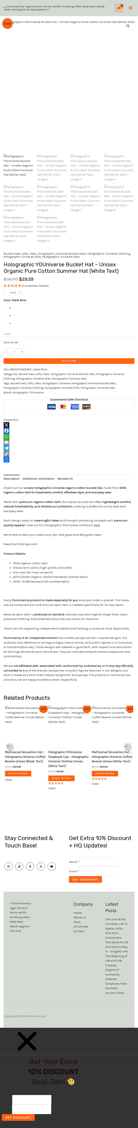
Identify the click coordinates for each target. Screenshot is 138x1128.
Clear (7, 334)
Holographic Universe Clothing (108, 253)
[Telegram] (69, 448)
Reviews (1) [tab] (65, 478)
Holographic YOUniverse (28, 392)
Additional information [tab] (39, 478)
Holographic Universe (56, 383)
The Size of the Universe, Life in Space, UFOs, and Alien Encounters (116, 928)
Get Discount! (85, 879)
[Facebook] (69, 431)
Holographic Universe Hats (61, 256)
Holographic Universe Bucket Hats (62, 253)
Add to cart (69, 361)
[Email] (69, 442)
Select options (18, 773)
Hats (33, 253)
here (97, 525)
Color (7, 300)
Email (74, 871)
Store (77, 922)
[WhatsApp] (69, 436)
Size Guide (11, 342)
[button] (128, 26)
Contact (78, 931)
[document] (69, 1078)
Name (74, 861)
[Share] (69, 459)
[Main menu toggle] (130, 8)
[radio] (73, 308)
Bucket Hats (12, 253)
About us (79, 917)
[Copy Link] (69, 454)
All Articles (80, 926)
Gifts (25, 253)
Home (77, 913)
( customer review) (35, 285)
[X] (69, 425)
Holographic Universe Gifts (22, 256)
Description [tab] (12, 478)
